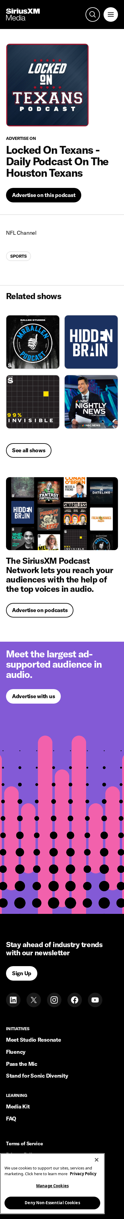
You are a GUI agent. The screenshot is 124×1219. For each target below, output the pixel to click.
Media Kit (18, 1106)
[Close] (96, 1159)
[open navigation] (111, 14)
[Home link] (23, 14)
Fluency (16, 1051)
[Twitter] (33, 1000)
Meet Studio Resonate (33, 1039)
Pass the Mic (21, 1063)
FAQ (11, 1118)
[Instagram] (54, 1000)
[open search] (92, 14)
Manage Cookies (52, 1185)
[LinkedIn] (13, 1000)
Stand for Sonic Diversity (37, 1075)
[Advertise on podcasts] (62, 513)
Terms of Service (24, 1143)
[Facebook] (74, 1000)
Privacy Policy (83, 1173)
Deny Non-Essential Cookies (52, 1202)
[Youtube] (95, 1000)
